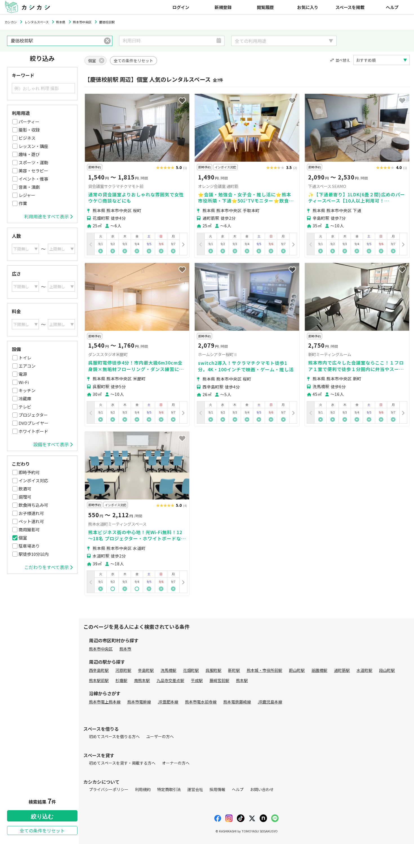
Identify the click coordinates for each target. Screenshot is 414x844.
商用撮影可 (29, 529)
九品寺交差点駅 (170, 680)
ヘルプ (392, 7)
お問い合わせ (262, 789)
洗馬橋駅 (168, 670)
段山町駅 (387, 670)
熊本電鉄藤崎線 (237, 702)
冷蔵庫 (25, 398)
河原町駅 (123, 670)
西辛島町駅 (99, 670)
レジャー (27, 195)
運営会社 (195, 789)
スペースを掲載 (349, 7)
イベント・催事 (33, 179)
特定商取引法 (169, 789)
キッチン (27, 390)
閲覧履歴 (265, 7)
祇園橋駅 (319, 670)
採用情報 (217, 789)
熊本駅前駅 (99, 680)
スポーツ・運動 (33, 162)
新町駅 (234, 670)
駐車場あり (29, 546)
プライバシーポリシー (108, 789)
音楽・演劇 (29, 187)
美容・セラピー (33, 171)
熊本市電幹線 (139, 702)
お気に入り (307, 7)
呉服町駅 (213, 670)
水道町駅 (364, 670)
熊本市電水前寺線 (201, 702)
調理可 (25, 497)
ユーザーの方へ (160, 736)
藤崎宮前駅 (219, 680)
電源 (23, 374)
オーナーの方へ (176, 763)
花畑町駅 (191, 670)
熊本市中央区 (101, 649)
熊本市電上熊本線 (105, 702)
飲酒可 (25, 489)
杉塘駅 (121, 680)
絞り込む (42, 816)
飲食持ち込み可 (33, 505)
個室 (23, 538)
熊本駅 (242, 680)
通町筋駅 (342, 670)
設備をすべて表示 (51, 444)
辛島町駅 (146, 670)
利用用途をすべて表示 (46, 216)
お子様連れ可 (31, 513)
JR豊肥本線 (168, 702)
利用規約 (143, 789)
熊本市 (125, 649)
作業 (23, 203)
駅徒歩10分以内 (33, 554)
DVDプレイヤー (33, 423)
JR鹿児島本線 (270, 702)
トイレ (25, 358)
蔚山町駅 (297, 670)
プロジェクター (33, 415)
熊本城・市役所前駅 (264, 670)
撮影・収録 (29, 130)
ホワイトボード (33, 431)
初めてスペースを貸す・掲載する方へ (122, 763)
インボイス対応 (33, 480)
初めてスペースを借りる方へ (114, 736)
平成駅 (197, 680)
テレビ (25, 407)
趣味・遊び (29, 154)
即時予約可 (29, 472)
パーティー (29, 122)
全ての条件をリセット (42, 830)
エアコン (27, 366)
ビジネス (27, 138)
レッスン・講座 (33, 146)
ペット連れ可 (31, 521)
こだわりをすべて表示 (46, 567)
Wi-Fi (24, 382)
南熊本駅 (142, 680)
